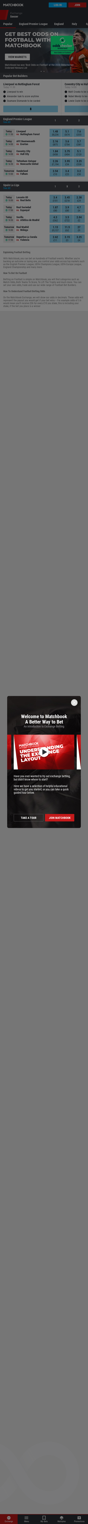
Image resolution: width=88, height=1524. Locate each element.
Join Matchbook (60, 817)
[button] (44, 751)
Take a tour (28, 817)
